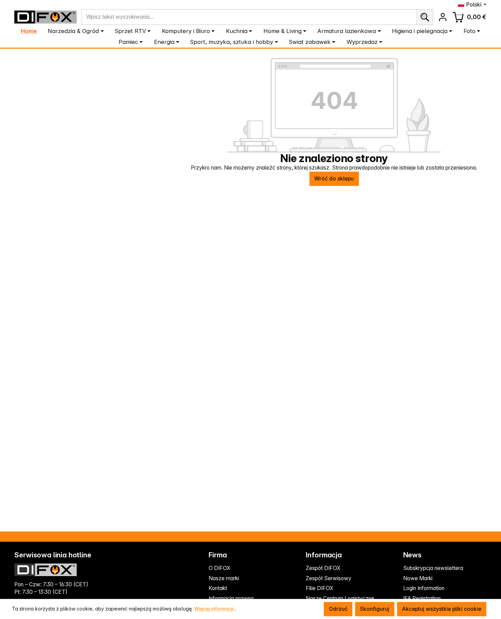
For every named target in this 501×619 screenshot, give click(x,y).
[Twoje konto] (442, 17)
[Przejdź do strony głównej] (45, 17)
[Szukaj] (424, 17)
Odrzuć (338, 609)
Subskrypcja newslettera (433, 568)
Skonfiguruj (374, 609)
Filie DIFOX (319, 588)
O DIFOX (219, 568)
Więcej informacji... (215, 609)
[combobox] (249, 17)
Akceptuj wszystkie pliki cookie (441, 609)
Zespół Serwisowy (328, 578)
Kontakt (218, 588)
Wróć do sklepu (334, 178)
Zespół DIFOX (323, 568)
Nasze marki (224, 578)
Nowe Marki (417, 578)
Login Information (423, 588)
